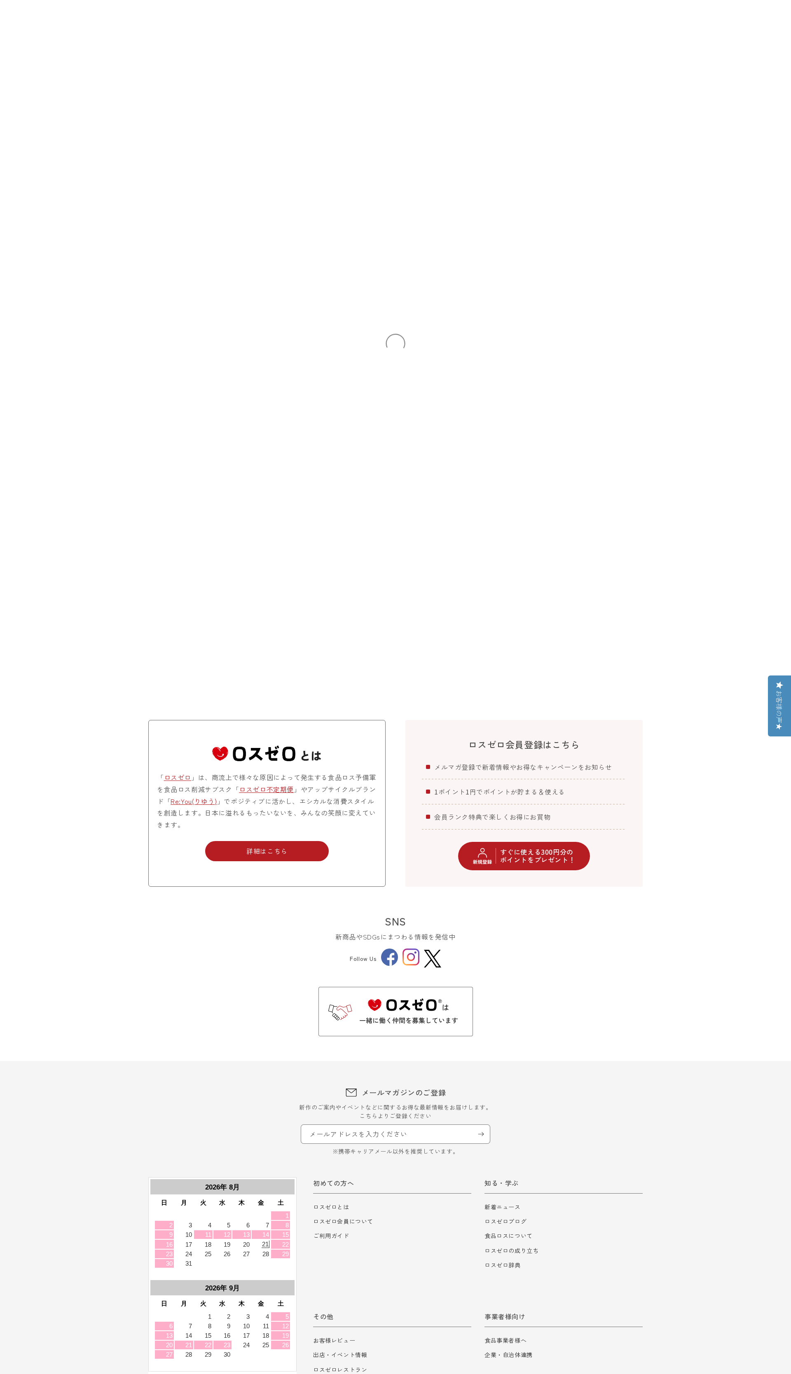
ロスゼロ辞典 (502, 1265)
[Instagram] (411, 963)
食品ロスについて (508, 1235)
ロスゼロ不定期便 (266, 789)
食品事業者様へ (505, 1340)
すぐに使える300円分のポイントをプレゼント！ (538, 856)
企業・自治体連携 (508, 1355)
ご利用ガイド (331, 1235)
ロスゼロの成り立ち (511, 1250)
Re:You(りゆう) (194, 801)
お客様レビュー (334, 1340)
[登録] (481, 1134)
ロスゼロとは (331, 1207)
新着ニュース (502, 1207)
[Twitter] (432, 958)
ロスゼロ (177, 777)
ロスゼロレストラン (340, 1369)
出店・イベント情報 (340, 1355)
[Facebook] (389, 963)
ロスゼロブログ (505, 1221)
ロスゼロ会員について (343, 1221)
